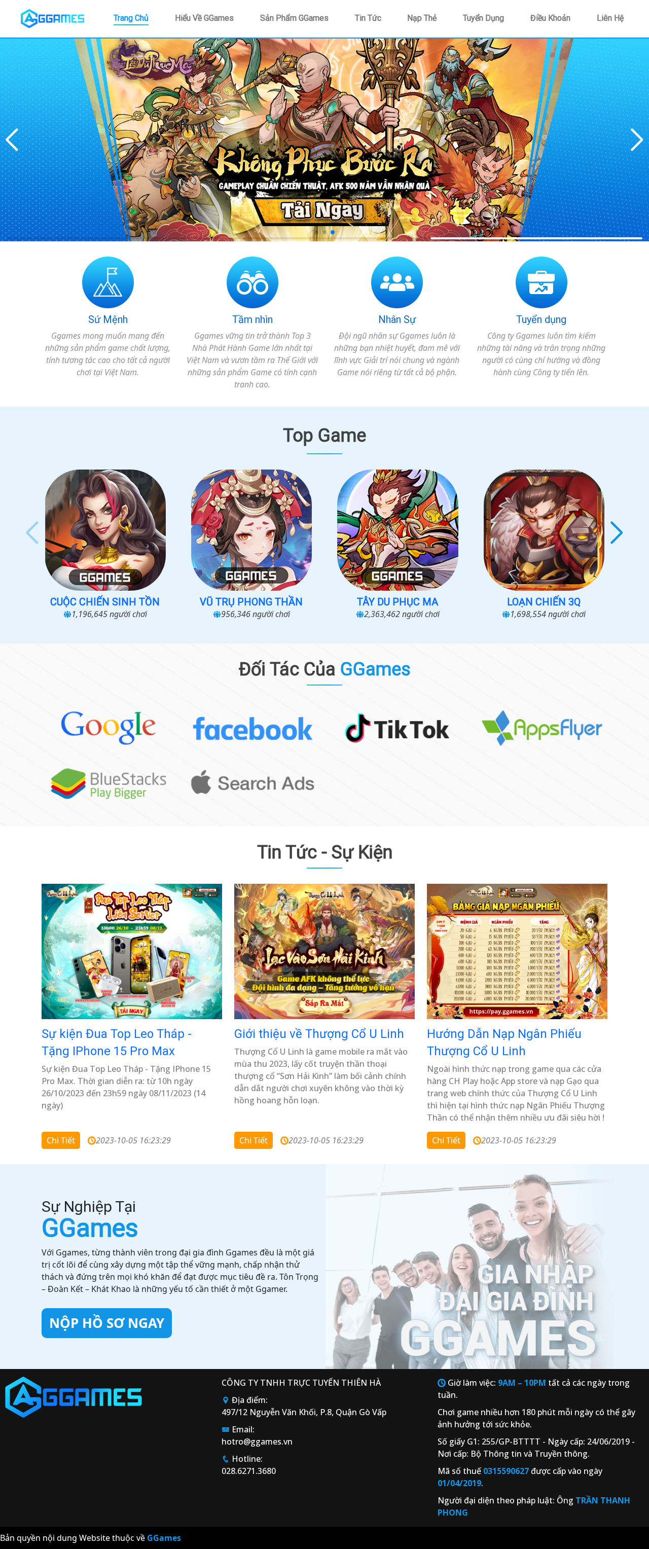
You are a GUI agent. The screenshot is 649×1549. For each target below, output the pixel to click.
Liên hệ (610, 18)
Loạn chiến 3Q (398, 602)
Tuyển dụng (483, 18)
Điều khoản (550, 18)
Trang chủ (131, 18)
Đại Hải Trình (544, 602)
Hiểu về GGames (204, 18)
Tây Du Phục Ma (251, 602)
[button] (637, 140)
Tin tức (368, 18)
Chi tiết (61, 1140)
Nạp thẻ (422, 18)
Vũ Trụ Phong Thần (105, 602)
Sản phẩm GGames (294, 18)
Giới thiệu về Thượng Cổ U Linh (319, 1034)
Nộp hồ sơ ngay (106, 1323)
